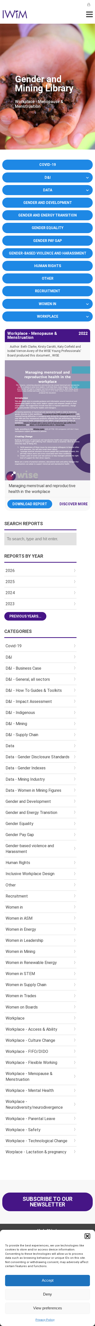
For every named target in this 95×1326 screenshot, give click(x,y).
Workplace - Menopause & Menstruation (29, 1076)
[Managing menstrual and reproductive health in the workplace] (47, 420)
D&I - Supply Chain (22, 734)
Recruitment (47, 291)
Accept (47, 1280)
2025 (10, 581)
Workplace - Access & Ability (31, 1029)
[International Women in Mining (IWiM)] (15, 15)
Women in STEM (20, 973)
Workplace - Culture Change (30, 1040)
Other (47, 278)
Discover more (74, 504)
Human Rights (47, 266)
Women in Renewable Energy (31, 962)
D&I (48, 177)
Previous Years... (25, 616)
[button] (87, 1236)
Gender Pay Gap (47, 241)
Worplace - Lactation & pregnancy (36, 1152)
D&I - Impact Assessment (29, 701)
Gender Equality (47, 228)
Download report (29, 504)
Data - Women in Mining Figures (33, 790)
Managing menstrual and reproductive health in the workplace (42, 488)
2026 (10, 570)
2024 (10, 592)
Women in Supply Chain (26, 984)
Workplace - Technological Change (36, 1140)
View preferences (47, 1308)
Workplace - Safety (23, 1129)
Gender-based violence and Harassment (47, 253)
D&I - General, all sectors (28, 679)
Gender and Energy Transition (47, 215)
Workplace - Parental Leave (30, 1118)
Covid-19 (47, 165)
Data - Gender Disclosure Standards (37, 757)
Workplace (47, 316)
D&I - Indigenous (20, 712)
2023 (10, 603)
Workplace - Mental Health (30, 1090)
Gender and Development (47, 203)
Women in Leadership (24, 940)
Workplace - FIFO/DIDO (27, 1051)
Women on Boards (22, 1007)
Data (47, 190)
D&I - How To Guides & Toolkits (34, 690)
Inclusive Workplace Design (30, 873)
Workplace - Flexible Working (31, 1062)
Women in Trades (21, 995)
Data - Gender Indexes (26, 768)
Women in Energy (21, 929)
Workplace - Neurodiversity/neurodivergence (34, 1104)
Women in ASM (19, 918)
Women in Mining (20, 951)
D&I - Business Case (23, 668)
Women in (47, 304)
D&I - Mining (16, 723)
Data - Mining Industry (25, 779)
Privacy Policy (44, 1319)
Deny (47, 1294)
